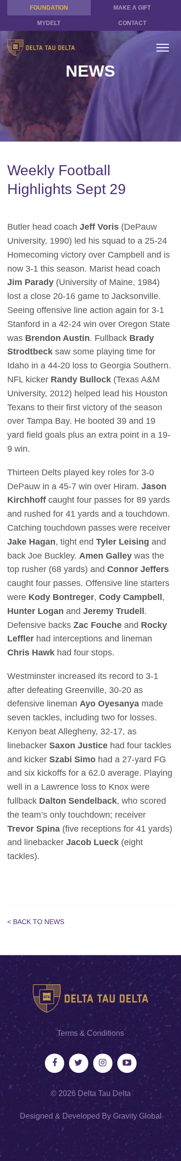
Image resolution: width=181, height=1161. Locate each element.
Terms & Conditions (90, 1033)
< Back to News (35, 922)
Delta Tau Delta (104, 1093)
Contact (132, 23)
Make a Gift (132, 7)
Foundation (49, 7)
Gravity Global (137, 1116)
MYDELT (48, 23)
